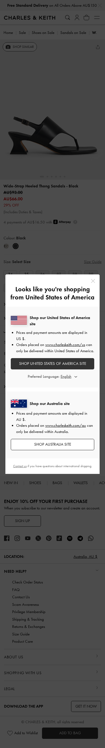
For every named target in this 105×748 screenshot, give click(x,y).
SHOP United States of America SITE (52, 363)
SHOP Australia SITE (52, 444)
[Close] (93, 281)
